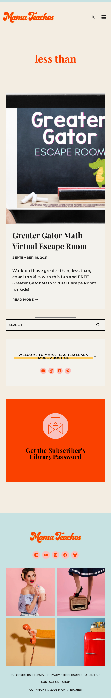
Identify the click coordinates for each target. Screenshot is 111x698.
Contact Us (50, 682)
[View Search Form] (93, 17)
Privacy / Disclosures (64, 675)
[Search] (98, 325)
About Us (92, 675)
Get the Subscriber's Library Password (55, 453)
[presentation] (55, 158)
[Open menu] (103, 17)
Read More (25, 299)
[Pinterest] (55, 555)
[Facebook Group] (75, 555)
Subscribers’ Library (28, 675)
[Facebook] (65, 555)
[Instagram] (36, 555)
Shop (66, 682)
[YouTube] (46, 555)
